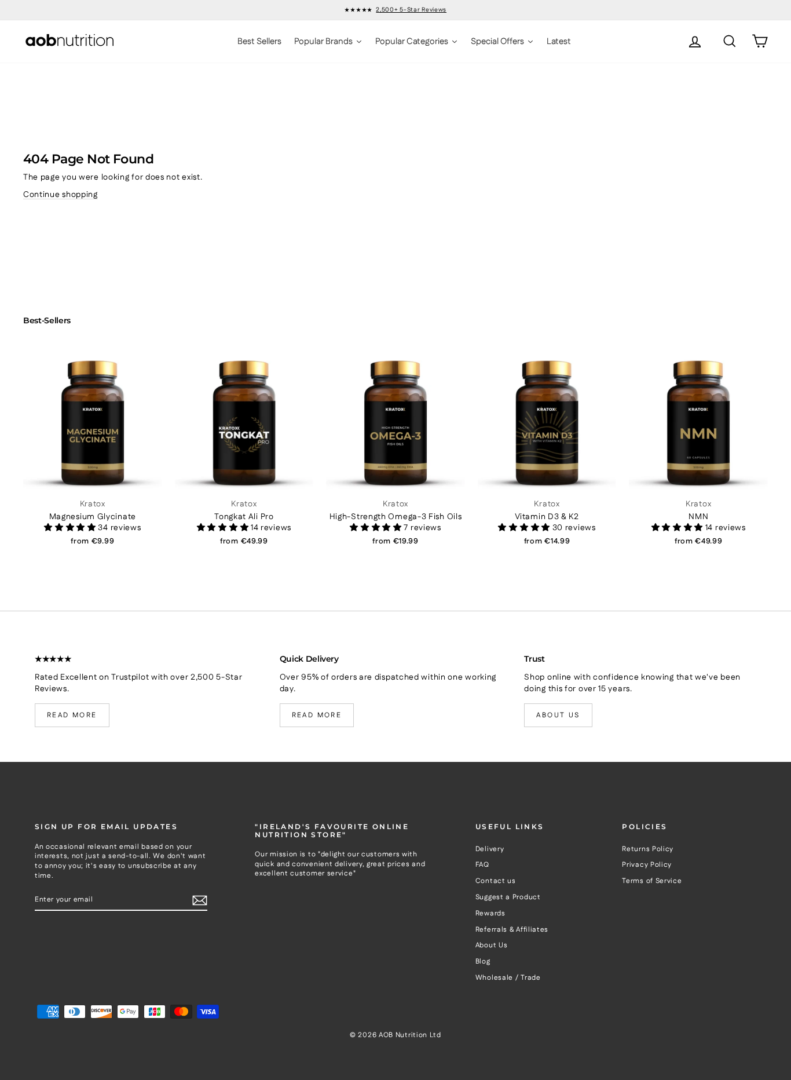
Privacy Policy (647, 865)
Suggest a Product (508, 897)
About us (558, 715)
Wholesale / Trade (508, 978)
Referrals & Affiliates (511, 930)
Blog (482, 961)
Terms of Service (652, 881)
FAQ (482, 865)
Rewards (490, 913)
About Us (491, 945)
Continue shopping (60, 194)
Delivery (489, 849)
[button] (71, 528)
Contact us (495, 881)
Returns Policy (647, 849)
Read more (72, 715)
